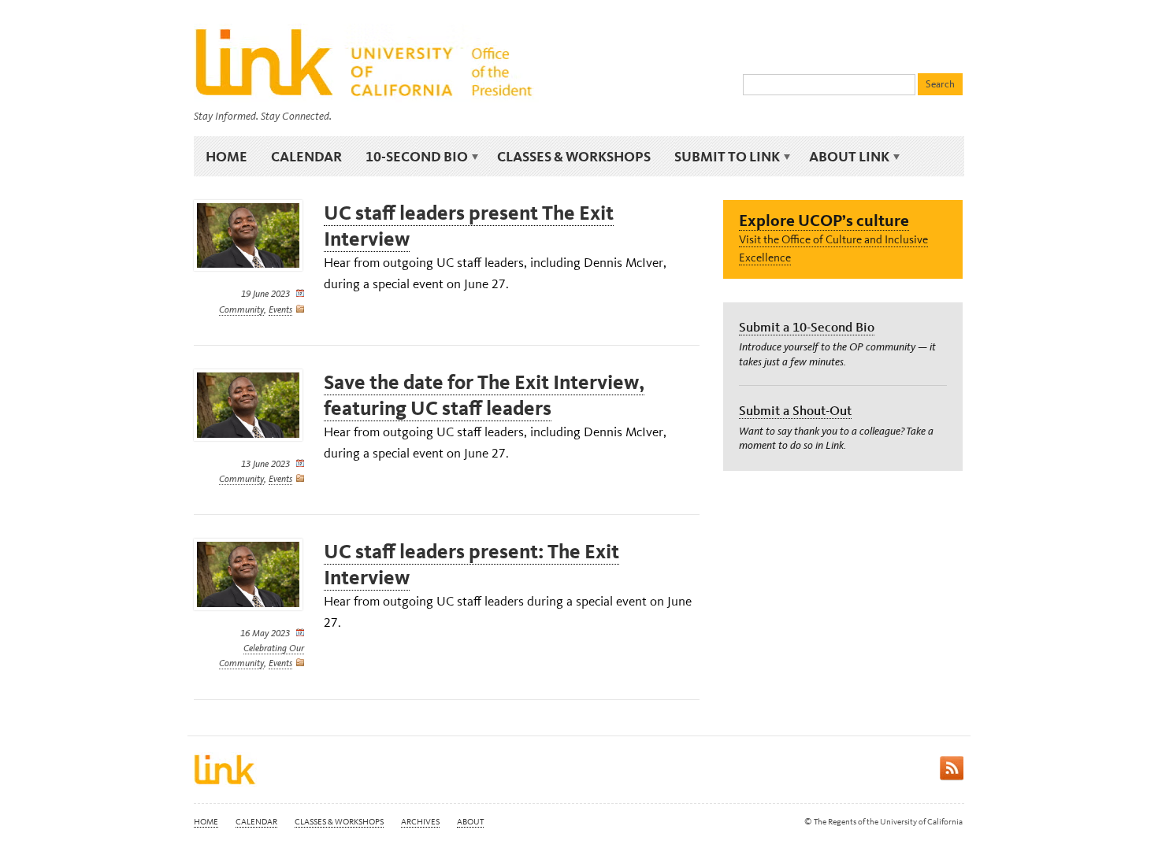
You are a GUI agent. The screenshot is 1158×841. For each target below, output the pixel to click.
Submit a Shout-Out (795, 410)
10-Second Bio (411, 156)
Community (241, 309)
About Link (843, 156)
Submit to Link (721, 156)
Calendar (306, 156)
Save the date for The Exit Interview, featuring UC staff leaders (484, 395)
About (470, 822)
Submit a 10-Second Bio (806, 327)
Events (280, 309)
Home (226, 156)
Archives (420, 822)
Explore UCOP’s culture (824, 220)
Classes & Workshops (574, 156)
